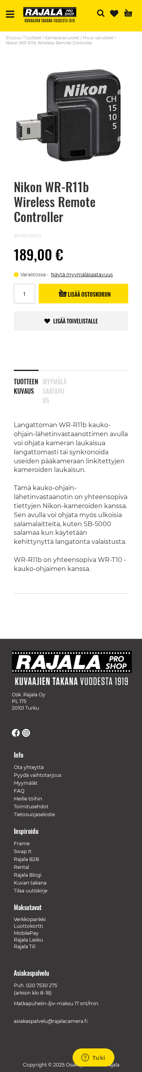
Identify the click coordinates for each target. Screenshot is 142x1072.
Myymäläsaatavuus (55, 385)
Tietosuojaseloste (34, 814)
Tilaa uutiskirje (30, 891)
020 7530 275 (41, 985)
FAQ (19, 791)
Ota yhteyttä (29, 767)
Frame (22, 843)
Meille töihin (28, 799)
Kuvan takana (30, 883)
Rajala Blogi (27, 875)
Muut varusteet (98, 37)
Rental (21, 867)
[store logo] (52, 15)
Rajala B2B (26, 859)
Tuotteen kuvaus (26, 385)
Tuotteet (32, 37)
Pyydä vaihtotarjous (38, 775)
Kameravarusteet (62, 37)
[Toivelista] (114, 13)
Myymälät (25, 783)
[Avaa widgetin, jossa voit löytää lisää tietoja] (93, 1058)
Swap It (23, 851)
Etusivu (13, 37)
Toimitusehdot (31, 807)
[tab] (28, 381)
